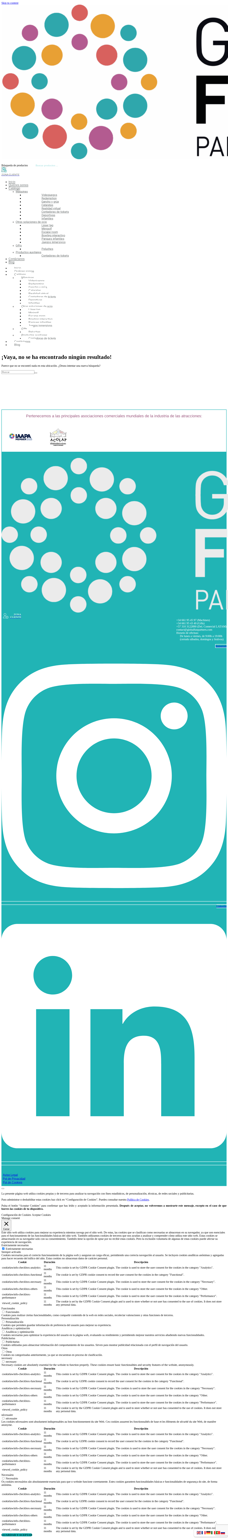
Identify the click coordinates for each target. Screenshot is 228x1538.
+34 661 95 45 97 (186, 620)
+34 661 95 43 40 (186, 623)
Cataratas (47, 205)
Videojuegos (49, 195)
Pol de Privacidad (14, 1178)
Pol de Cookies (12, 1182)
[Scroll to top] (2, 1188)
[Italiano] (213, 1533)
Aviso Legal (10, 1174)
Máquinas (22, 191)
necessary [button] (6, 1358)
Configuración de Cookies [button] (16, 1214)
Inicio (12, 181)
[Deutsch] (208, 1533)
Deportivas (48, 215)
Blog (11, 262)
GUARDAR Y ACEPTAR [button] (16, 1534)
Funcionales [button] (8, 1308)
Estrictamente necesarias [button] (15, 1245)
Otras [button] (4, 1348)
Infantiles (47, 218)
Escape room (50, 232)
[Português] (218, 1533)
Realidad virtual (51, 208)
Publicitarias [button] (8, 1338)
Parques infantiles (53, 239)
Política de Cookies (138, 1199)
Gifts (19, 245)
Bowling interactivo (53, 235)
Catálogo (14, 188)
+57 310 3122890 (186, 626)
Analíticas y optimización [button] (15, 1328)
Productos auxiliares (28, 252)
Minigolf (47, 228)
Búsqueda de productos (14, 165)
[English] (199, 1533)
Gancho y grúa (50, 201)
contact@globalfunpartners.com (194, 629)
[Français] (203, 1533)
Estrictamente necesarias (19, 1248)
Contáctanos (17, 258)
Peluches (47, 249)
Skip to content (9, 2)
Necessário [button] (7, 1474)
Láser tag (47, 225)
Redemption (49, 198)
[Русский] (223, 1533)
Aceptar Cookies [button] (41, 1214)
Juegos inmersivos (54, 242)
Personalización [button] (10, 1318)
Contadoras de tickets (55, 212)
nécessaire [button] (7, 1414)
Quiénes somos (18, 185)
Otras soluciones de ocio (31, 222)
